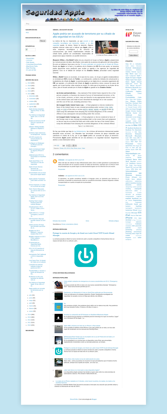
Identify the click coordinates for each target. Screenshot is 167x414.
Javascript (129, 117)
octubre (31, 101)
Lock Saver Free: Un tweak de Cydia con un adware (37, 261)
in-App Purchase (137, 220)
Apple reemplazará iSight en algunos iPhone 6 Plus (37, 150)
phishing (129, 232)
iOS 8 (68, 148)
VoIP (140, 169)
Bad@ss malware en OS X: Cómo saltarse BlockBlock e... (37, 238)
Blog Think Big (30, 68)
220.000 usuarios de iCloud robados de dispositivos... (35, 138)
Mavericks (129, 134)
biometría (128, 185)
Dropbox (139, 99)
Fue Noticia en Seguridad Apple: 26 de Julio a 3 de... (37, 284)
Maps (139, 132)
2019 (29, 83)
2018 (29, 85)
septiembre (32, 104)
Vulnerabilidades (131, 171)
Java (139, 115)
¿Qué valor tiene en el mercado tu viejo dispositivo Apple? (82, 370)
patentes (128, 228)
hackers (128, 206)
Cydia (139, 97)
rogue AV (138, 233)
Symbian (139, 161)
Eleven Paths (136, 101)
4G (133, 64)
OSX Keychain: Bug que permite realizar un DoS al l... (37, 220)
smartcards (138, 235)
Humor (135, 113)
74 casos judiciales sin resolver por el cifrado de (99, 64)
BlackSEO (138, 85)
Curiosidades (130, 97)
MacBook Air (137, 128)
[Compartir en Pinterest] (76, 145)
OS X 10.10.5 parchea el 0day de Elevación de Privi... (36, 250)
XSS (140, 177)
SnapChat (128, 157)
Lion (139, 121)
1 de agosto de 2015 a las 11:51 (75, 176)
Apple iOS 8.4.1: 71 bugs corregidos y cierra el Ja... (36, 214)
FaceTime (129, 103)
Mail (136, 132)
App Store (129, 74)
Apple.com (129, 84)
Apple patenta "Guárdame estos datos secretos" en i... (37, 180)
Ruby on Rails (130, 147)
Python (139, 144)
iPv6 (135, 218)
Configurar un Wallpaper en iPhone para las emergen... (36, 144)
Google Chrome (131, 111)
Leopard (128, 121)
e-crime (139, 192)
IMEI (140, 113)
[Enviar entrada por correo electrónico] (63, 145)
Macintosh (138, 130)
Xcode (128, 179)
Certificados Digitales (133, 91)
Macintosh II (129, 132)
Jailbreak (129, 115)
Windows (129, 175)
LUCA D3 (29, 60)
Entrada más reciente (59, 221)
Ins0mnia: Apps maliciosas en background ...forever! (37, 133)
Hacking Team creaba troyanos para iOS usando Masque (35, 202)
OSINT (127, 140)
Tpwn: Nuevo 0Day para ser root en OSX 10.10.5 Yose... (37, 190)
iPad (72, 148)
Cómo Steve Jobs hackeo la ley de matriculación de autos (82, 359)
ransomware (137, 232)
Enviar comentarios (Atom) (70, 224)
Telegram (138, 163)
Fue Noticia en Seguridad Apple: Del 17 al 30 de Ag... (37, 116)
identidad (128, 220)
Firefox (135, 105)
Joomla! (134, 117)
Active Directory (136, 66)
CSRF (139, 89)
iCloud (135, 210)
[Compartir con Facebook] (73, 145)
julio (30, 295)
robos (133, 233)
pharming (138, 229)
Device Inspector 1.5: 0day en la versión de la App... (37, 185)
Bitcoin (132, 85)
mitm (133, 226)
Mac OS (130, 125)
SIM (137, 147)
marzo (31, 306)
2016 (29, 91)
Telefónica (132, 163)
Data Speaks (30, 62)
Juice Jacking (130, 119)
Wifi (140, 173)
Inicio (87, 221)
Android (128, 68)
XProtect (134, 177)
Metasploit (138, 134)
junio (31, 298)
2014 (29, 314)
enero (31, 311)
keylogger (128, 222)
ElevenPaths (30, 58)
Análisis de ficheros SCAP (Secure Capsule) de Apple (37, 122)
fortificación (129, 204)
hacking (138, 206)
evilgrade (138, 196)
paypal (139, 227)
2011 (29, 322)
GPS (127, 109)
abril (30, 303)
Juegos (139, 117)
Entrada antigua (114, 221)
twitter (139, 237)
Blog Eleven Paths (32, 66)
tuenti (134, 237)
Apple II (134, 78)
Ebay (127, 101)
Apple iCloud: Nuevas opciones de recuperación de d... (36, 168)
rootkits (128, 235)
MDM (127, 123)
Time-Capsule (137, 165)
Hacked (139, 111)
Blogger (94, 399)
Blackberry (129, 87)
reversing (128, 233)
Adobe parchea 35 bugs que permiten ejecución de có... (37, 226)
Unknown (61, 160)
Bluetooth (135, 87)
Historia (128, 113)
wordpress (128, 239)
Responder (61, 169)
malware (138, 224)
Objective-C (134, 140)
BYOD (136, 83)
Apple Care (138, 73)
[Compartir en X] (71, 145)
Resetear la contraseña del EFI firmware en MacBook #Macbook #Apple (86, 314)
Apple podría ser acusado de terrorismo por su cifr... (37, 290)
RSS (27, 32)
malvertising (129, 224)
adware (139, 179)
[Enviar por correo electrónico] (67, 145)
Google (138, 109)
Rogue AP (138, 145)
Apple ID (129, 78)
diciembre (32, 96)
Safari (128, 151)
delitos (136, 190)
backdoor (134, 183)
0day (127, 64)
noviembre (32, 98)
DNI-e (127, 99)
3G (131, 64)
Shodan (128, 155)
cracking (128, 189)
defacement (129, 190)
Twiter (83, 148)
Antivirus (138, 70)
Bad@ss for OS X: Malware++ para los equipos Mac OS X (36, 232)
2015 (29, 94)
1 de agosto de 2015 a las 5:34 (74, 160)
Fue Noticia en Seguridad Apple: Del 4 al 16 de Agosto (37, 196)
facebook (135, 198)
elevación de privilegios (133, 194)
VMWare (128, 169)
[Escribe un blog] (69, 145)
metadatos (128, 226)
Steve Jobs (137, 159)
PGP (136, 142)
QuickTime (129, 146)
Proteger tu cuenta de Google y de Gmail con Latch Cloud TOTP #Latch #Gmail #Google (91, 348)
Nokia (134, 138)
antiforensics (129, 181)
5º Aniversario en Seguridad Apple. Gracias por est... (35, 244)
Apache (139, 72)
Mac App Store (134, 123)
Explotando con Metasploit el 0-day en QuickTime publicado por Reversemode (88, 292)
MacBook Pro (130, 130)
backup (139, 183)
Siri (134, 155)
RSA (134, 145)
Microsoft (129, 136)
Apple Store (133, 80)
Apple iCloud (136, 82)
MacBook (130, 128)
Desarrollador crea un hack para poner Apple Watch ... (37, 174)
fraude (136, 204)
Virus (136, 169)
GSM (130, 109)
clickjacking (129, 186)
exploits (128, 198)
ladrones (138, 222)
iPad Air (133, 215)
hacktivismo (138, 208)
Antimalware (137, 68)
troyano (128, 237)
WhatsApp (129, 173)
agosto (31, 106)
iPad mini (139, 215)
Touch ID (129, 167)
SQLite (133, 149)
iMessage (134, 213)
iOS (65, 148)
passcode (138, 226)
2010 (29, 325)
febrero (31, 308)
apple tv (128, 183)
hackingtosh (129, 208)
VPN (132, 169)
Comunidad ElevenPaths (34, 64)
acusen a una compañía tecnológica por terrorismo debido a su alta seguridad (73, 43)
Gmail (134, 109)
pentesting (129, 229)
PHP (140, 141)
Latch (139, 119)
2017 (29, 88)
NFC (131, 138)
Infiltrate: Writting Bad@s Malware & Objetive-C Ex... (36, 128)
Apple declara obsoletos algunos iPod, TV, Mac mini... (36, 110)
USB (140, 167)
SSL (140, 149)
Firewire (135, 107)
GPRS (139, 107)
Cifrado (62, 148)
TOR (127, 163)
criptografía (138, 189)
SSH (136, 149)
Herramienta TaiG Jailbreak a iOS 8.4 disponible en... (37, 256)
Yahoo (133, 179)
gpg (140, 204)
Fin (65, 303)
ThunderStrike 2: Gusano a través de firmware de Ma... (37, 272)
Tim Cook (129, 165)
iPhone (75, 148)
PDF (132, 142)
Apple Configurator (131, 75)
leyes (79, 148)
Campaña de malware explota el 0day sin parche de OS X (36, 266)
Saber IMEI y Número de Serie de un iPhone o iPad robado (82, 326)
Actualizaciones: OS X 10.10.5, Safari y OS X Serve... (36, 208)
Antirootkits (129, 70)
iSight (139, 218)
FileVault (135, 103)
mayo (31, 300)
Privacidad (129, 144)
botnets (139, 185)
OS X (139, 138)
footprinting (138, 202)
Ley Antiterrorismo (80, 131)
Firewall (130, 107)
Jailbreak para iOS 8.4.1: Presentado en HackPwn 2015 (37, 156)
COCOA (133, 89)
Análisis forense (131, 72)
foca (127, 202)
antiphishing (138, 181)
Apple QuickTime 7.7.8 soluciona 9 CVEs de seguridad (36, 162)
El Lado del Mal (31, 70)
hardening (129, 210)
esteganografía (130, 196)
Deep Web (133, 99)
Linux (134, 121)
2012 (29, 320)
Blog (27, 24)
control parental (137, 186)
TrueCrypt (135, 167)
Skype (139, 155)
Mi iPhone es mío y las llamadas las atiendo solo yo (36, 278)
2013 (29, 317)
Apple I (139, 76)
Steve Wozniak (131, 161)
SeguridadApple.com (133, 153)
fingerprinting (137, 200)
